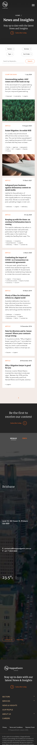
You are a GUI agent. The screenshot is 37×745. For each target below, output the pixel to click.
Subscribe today (15, 423)
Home (17, 15)
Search (30, 61)
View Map (20, 639)
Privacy (5, 727)
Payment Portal (29, 727)
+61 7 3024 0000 (10, 551)
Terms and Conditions (16, 727)
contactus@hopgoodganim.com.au (17, 548)
